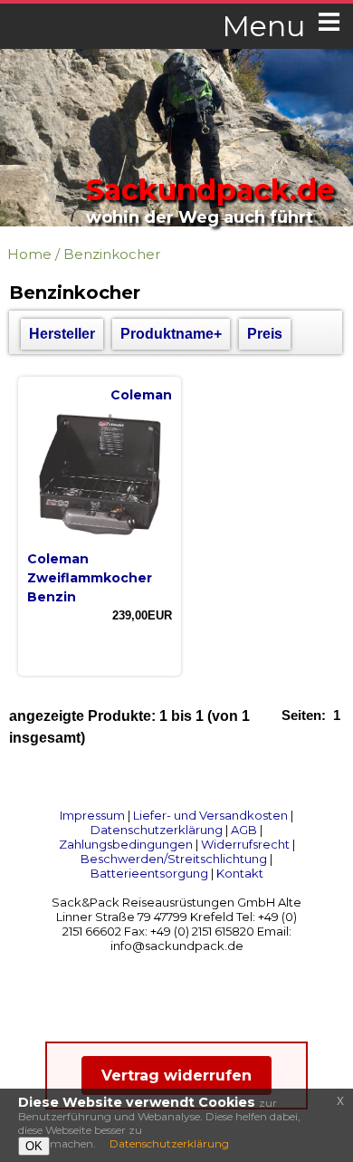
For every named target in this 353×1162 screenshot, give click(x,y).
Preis (264, 333)
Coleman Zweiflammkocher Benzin (89, 578)
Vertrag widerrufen (176, 1075)
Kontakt (239, 873)
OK (34, 1146)
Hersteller (62, 333)
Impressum (92, 815)
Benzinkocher (111, 254)
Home (29, 254)
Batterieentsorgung (149, 873)
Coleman (141, 395)
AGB (244, 829)
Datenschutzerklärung (157, 829)
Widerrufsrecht (245, 844)
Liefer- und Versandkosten (210, 815)
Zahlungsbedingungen (126, 844)
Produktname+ (171, 333)
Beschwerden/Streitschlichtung (174, 858)
